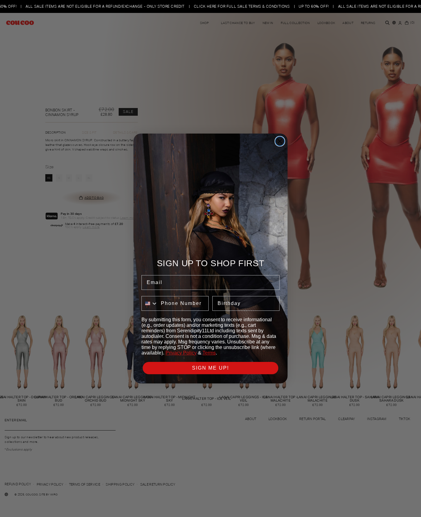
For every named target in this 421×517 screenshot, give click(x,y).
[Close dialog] (279, 141)
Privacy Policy (181, 352)
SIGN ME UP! (210, 368)
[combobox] (150, 303)
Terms (209, 352)
